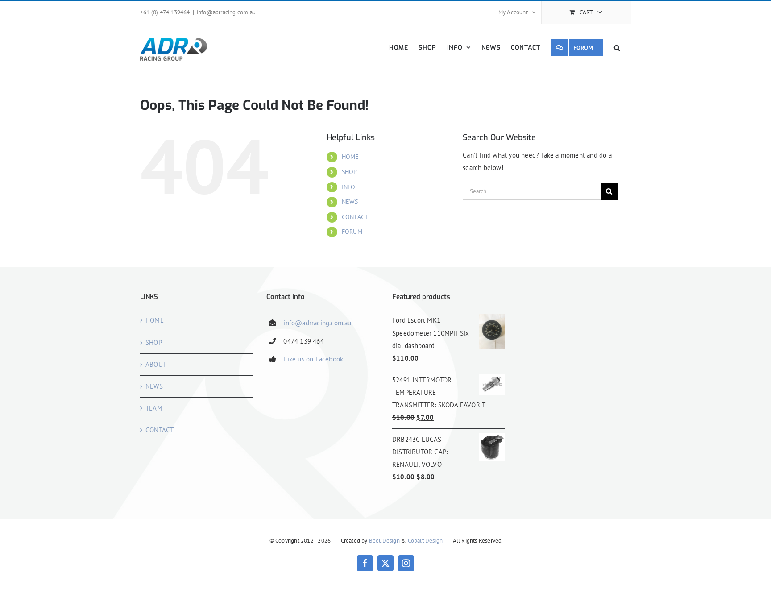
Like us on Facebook (313, 359)
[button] (617, 47)
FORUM (352, 232)
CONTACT (355, 217)
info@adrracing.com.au (226, 12)
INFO (349, 187)
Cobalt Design (425, 540)
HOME (350, 157)
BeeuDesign (384, 540)
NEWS (350, 202)
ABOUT (155, 364)
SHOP (349, 172)
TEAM (153, 408)
